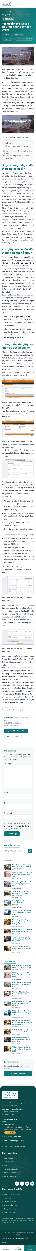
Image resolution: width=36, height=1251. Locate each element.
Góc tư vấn (14, 12)
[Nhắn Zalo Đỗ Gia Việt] (32, 1183)
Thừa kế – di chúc (10, 1173)
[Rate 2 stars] (5, 707)
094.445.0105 (19, 1074)
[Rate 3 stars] (8, 707)
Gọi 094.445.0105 (17, 731)
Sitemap (4, 1242)
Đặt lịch (30, 1249)
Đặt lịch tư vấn (13, 737)
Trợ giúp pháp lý (10, 1176)
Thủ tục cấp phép (10, 1205)
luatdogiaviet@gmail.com (14, 1141)
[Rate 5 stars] (13, 707)
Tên (6, 793)
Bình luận (8, 764)
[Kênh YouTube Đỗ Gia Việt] (22, 1183)
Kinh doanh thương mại (12, 1194)
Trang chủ (5, 12)
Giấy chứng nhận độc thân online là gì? (17, 147)
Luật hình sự (8, 1158)
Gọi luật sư (6, 1249)
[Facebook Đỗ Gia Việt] (17, 1183)
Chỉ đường (11, 1132)
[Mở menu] (16, 3)
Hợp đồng (7, 1198)
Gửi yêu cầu (17, 1249)
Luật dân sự (8, 1162)
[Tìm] (30, 851)
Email (7, 803)
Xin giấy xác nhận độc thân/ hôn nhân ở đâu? (18, 152)
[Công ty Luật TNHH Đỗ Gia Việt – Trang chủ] (6, 3)
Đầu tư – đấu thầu (10, 1202)
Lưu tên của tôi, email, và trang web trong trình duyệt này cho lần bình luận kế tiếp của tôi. (17, 826)
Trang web (8, 813)
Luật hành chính (10, 1213)
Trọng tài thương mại (11, 1209)
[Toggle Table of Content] (30, 143)
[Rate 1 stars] (3, 707)
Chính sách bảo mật (8, 1238)
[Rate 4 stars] (10, 707)
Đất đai (7, 1165)
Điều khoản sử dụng (22, 1238)
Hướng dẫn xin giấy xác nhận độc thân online (16, 157)
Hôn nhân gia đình (10, 1169)
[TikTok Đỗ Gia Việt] (27, 1183)
